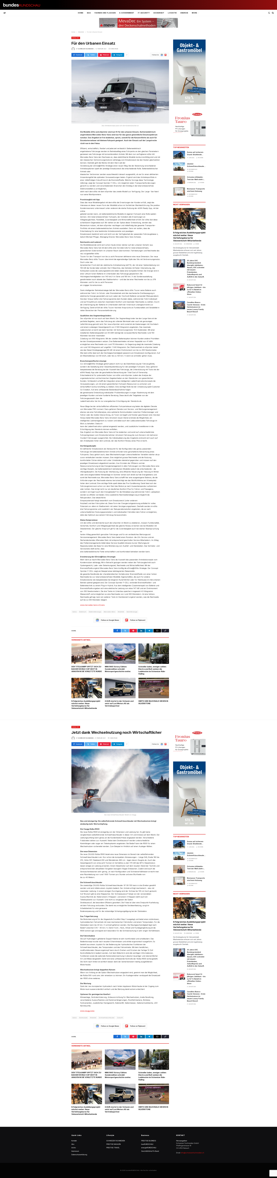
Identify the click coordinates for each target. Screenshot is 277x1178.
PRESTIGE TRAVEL (113, 1148)
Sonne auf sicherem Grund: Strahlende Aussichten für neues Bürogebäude (195, 153)
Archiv (73, 1148)
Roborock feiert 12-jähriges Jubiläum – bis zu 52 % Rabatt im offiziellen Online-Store (196, 289)
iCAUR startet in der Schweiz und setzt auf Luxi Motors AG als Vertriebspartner (119, 703)
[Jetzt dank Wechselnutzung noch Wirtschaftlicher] (120, 781)
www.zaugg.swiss (87, 1011)
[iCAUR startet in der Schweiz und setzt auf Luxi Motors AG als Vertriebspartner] (120, 688)
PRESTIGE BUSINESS (148, 1141)
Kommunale (83, 1018)
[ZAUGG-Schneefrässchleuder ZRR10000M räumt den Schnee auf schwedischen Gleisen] (179, 167)
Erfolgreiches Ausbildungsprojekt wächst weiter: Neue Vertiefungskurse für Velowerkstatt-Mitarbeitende (85, 704)
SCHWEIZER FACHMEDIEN (115, 1141)
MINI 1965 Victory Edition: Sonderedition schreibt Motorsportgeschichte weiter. (118, 669)
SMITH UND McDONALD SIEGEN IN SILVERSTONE (153, 702)
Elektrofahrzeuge (95, 612)
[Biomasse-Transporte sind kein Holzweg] (179, 191)
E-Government (126, 13)
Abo (72, 1144)
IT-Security (144, 13)
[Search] (272, 13)
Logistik (172, 13)
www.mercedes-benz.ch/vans (92, 605)
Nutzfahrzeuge (132, 612)
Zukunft (120, 1018)
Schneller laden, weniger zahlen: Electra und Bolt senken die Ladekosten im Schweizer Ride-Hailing (152, 670)
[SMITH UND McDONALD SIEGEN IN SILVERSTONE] (153, 688)
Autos (74, 612)
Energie (184, 13)
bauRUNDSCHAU (147, 1144)
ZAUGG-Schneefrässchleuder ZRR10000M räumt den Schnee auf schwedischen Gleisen (196, 165)
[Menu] (5, 13)
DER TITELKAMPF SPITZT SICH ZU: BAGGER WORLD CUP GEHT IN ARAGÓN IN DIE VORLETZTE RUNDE (86, 669)
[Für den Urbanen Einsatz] (120, 92)
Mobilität (75, 38)
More (194, 13)
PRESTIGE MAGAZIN (113, 1144)
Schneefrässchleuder (106, 1018)
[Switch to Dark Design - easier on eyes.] (269, 13)
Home (80, 13)
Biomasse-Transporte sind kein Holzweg (196, 190)
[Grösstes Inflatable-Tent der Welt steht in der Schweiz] (179, 180)
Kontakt (74, 1141)
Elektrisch (82, 612)
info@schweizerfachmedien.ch (192, 1153)
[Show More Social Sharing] (127, 55)
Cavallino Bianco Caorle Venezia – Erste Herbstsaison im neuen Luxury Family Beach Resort (196, 307)
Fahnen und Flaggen (105, 13)
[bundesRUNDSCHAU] (21, 5)
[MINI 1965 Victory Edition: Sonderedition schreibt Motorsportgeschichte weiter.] (120, 653)
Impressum (75, 1151)
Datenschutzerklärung (79, 1154)
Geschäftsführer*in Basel (150, 1151)
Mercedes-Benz (109, 612)
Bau (89, 13)
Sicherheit (158, 13)
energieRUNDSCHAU (148, 1148)
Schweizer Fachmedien (85, 49)
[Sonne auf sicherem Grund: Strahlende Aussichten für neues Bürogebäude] (179, 155)
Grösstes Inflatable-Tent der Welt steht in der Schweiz (195, 178)
